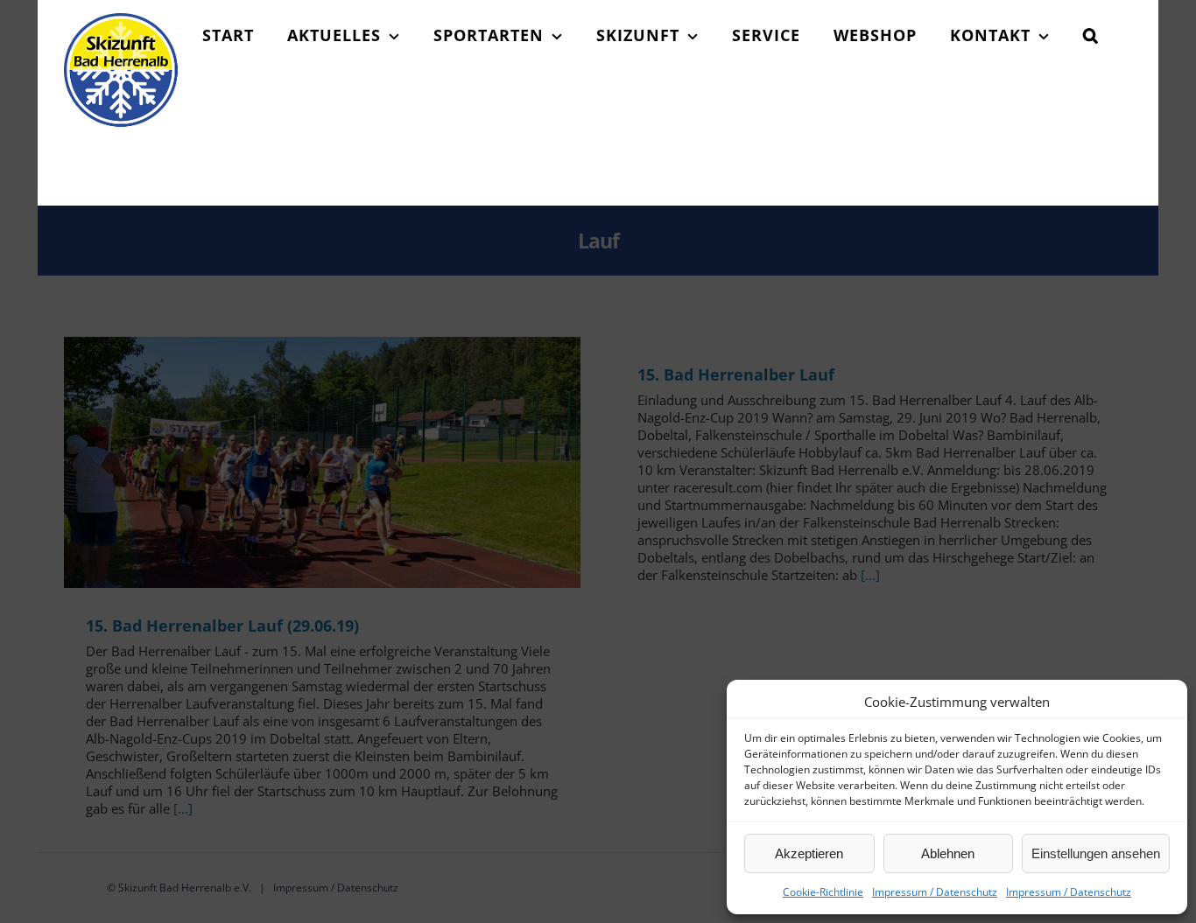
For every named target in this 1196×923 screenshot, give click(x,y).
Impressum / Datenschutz (934, 892)
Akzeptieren (809, 853)
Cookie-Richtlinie (823, 892)
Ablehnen (947, 853)
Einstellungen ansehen (1095, 853)
